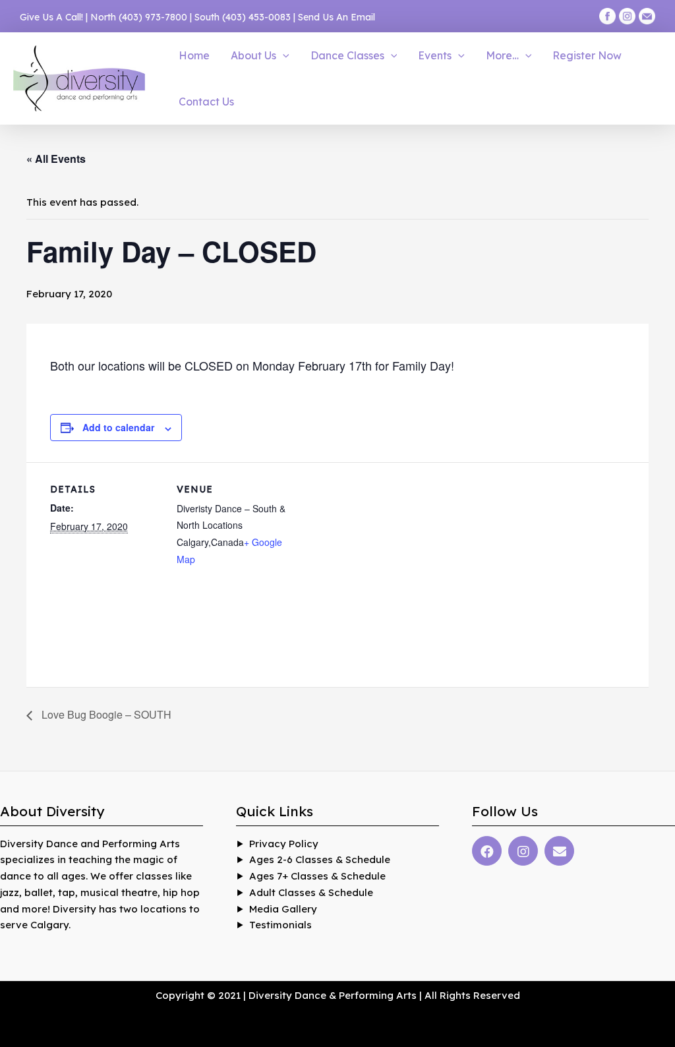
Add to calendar (118, 427)
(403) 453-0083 (256, 17)
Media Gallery (283, 909)
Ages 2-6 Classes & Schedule (319, 859)
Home (194, 55)
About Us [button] (253, 55)
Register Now (587, 55)
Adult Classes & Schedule (311, 892)
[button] (282, 55)
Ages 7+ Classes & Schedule (317, 876)
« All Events (56, 158)
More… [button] (502, 55)
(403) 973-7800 (153, 17)
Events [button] (435, 55)
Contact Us (206, 101)
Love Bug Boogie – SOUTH (105, 714)
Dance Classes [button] (347, 55)
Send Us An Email (336, 17)
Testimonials (280, 924)
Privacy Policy (283, 843)
